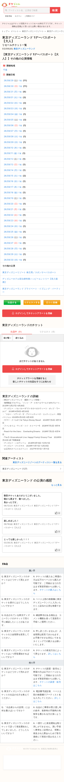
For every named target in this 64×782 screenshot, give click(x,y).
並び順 (6, 338)
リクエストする (32, 302)
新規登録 (8, 16)
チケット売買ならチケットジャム (10, 5)
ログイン (18, 16)
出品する (12, 302)
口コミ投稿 (51, 302)
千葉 (5, 69)
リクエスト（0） (48, 331)
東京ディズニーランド (24, 48)
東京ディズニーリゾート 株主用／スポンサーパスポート (29, 272)
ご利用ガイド (30, 16)
